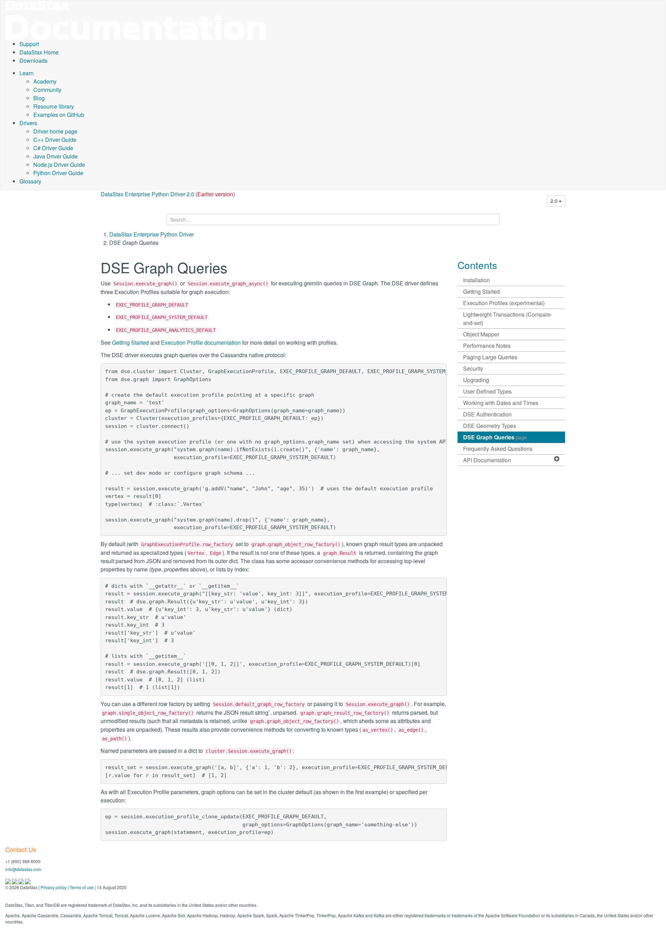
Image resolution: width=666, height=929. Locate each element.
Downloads (33, 60)
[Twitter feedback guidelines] (21, 881)
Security (473, 368)
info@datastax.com (23, 869)
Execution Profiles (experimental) (504, 303)
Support (29, 44)
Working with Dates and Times (500, 403)
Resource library (53, 106)
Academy (45, 81)
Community (47, 90)
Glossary (30, 181)
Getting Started (130, 342)
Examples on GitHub (58, 115)
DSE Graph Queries (495, 437)
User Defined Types (487, 391)
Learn (26, 73)
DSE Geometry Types (489, 426)
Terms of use (82, 887)
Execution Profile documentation (201, 342)
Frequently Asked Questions (497, 449)
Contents (477, 265)
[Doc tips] (15, 881)
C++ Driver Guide (54, 140)
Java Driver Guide (55, 156)
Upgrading (476, 380)
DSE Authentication (487, 414)
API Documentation (487, 460)
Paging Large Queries (490, 357)
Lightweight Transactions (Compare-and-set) (507, 318)
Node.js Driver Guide (59, 165)
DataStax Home (39, 52)
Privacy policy (54, 887)
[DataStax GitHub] (28, 881)
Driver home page (55, 131)
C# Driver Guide (53, 148)
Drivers (28, 123)
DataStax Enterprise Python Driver (151, 234)
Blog (39, 98)
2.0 (554, 200)
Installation (476, 280)
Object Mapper (481, 334)
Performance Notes (487, 346)
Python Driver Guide (58, 173)
